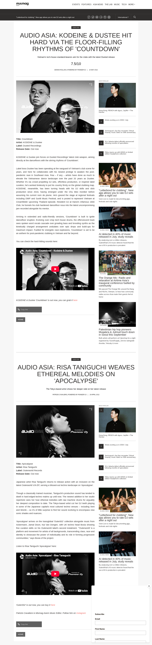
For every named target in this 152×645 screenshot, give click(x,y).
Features (86, 4)
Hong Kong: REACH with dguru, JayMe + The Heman (116, 98)
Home (20, 320)
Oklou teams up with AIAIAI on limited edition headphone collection (117, 153)
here (53, 605)
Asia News (98, 4)
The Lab (108, 4)
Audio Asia (76, 27)
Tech (124, 4)
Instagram (81, 613)
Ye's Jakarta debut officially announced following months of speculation (117, 142)
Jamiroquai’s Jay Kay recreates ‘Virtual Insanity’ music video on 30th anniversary (118, 131)
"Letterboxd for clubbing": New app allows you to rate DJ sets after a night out (45, 17)
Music (117, 4)
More (131, 4)
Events (76, 4)
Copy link (24, 309)
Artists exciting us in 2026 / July (114, 120)
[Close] (149, 586)
